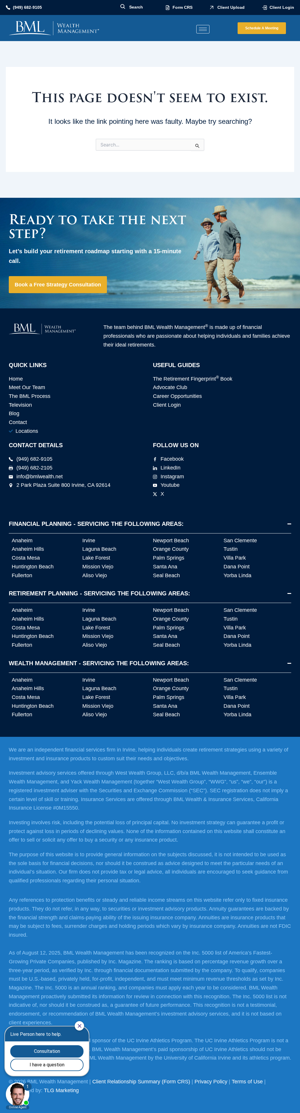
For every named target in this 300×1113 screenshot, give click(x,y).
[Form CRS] (167, 7)
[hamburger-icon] (202, 29)
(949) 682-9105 (27, 7)
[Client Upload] (212, 7)
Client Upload (231, 7)
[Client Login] (264, 7)
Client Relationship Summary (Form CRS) (141, 1082)
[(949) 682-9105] (8, 7)
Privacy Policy (211, 1082)
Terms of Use (247, 1082)
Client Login (282, 7)
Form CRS (182, 7)
